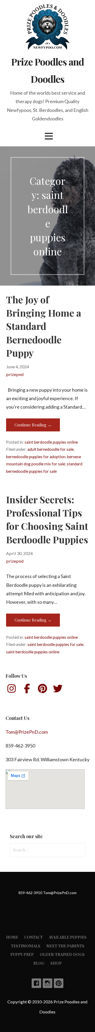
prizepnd (14, 374)
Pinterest (58, 983)
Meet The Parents (65, 945)
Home (12, 937)
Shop (56, 963)
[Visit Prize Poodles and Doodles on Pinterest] (42, 690)
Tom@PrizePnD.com (27, 732)
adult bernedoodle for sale (50, 449)
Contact (33, 937)
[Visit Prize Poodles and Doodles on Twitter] (58, 690)
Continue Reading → (33, 424)
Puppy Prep (22, 954)
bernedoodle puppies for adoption (35, 456)
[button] (49, 136)
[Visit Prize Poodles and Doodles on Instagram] (11, 690)
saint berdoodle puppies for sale (55, 644)
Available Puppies (68, 937)
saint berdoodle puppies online (51, 442)
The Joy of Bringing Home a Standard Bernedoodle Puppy (43, 326)
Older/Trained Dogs (62, 954)
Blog (38, 963)
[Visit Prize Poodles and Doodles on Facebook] (27, 690)
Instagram (47, 983)
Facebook (36, 983)
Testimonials (25, 945)
